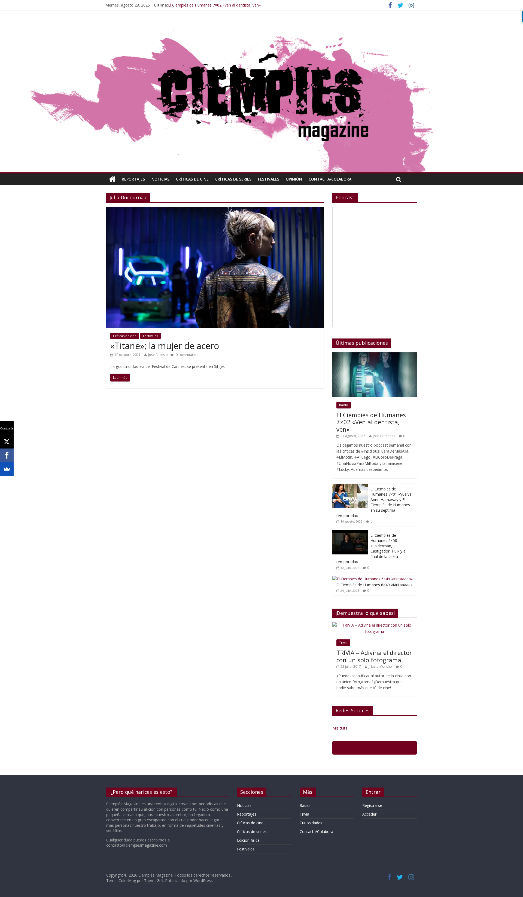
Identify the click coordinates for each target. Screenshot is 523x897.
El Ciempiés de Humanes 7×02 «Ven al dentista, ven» (214, 5)
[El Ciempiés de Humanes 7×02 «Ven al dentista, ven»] (374, 355)
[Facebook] (7, 455)
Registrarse (372, 805)
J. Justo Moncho (380, 666)
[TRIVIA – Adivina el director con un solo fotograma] (374, 625)
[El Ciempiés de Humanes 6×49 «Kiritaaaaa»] (372, 578)
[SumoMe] (7, 469)
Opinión (294, 179)
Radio (343, 405)
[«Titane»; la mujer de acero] (215, 210)
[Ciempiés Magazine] (261, 26)
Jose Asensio (158, 354)
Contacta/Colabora (330, 179)
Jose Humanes (384, 436)
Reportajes (133, 179)
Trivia (343, 642)
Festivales (268, 179)
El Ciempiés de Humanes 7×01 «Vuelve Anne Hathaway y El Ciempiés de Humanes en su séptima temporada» (374, 502)
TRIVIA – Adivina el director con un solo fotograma (374, 656)
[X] (7, 441)
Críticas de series (233, 179)
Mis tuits (339, 728)
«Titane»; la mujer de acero (164, 346)
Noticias (160, 179)
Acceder (369, 814)
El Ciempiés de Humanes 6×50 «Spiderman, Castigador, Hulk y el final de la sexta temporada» (371, 549)
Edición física (248, 840)
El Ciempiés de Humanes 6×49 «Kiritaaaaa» (374, 584)
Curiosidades (311, 822)
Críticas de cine (192, 179)
